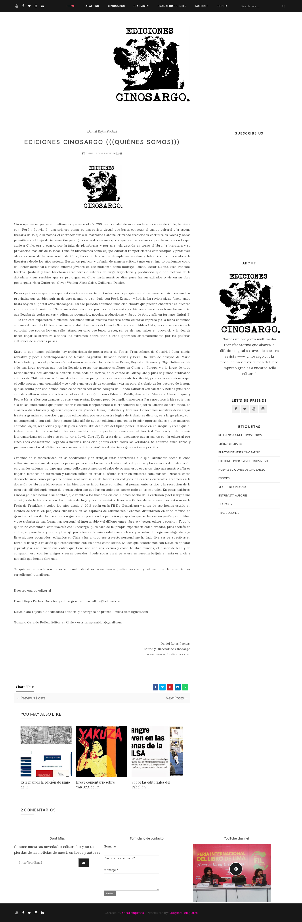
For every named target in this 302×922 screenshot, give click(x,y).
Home (71, 6)
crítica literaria (230, 444)
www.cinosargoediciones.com (118, 569)
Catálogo (91, 6)
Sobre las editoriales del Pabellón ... (151, 784)
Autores (201, 6)
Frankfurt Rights (172, 6)
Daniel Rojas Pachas (102, 131)
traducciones (228, 513)
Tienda (222, 6)
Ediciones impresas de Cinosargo (243, 461)
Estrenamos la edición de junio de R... (45, 784)
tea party (225, 504)
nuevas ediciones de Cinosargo (241, 470)
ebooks (224, 478)
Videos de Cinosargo (234, 487)
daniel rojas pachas (100, 153)
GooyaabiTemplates (183, 913)
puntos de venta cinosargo (239, 452)
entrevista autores (233, 495)
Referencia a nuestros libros (240, 435)
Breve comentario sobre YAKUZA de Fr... (95, 784)
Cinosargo (116, 6)
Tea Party (141, 6)
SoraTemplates (133, 913)
